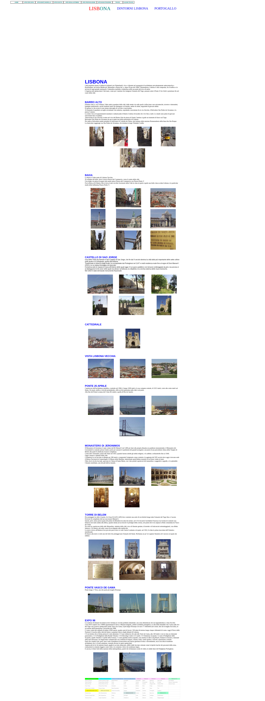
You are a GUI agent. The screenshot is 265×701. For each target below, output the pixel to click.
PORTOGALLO (165, 8)
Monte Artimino (88, 680)
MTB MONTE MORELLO (44, 2)
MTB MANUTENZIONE (104, 2)
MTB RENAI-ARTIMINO (72, 2)
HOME (16, 2)
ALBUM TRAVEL (129, 2)
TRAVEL (117, 2)
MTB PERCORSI (29, 2)
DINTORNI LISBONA (132, 8)
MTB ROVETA (58, 2)
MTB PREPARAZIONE (89, 2)
